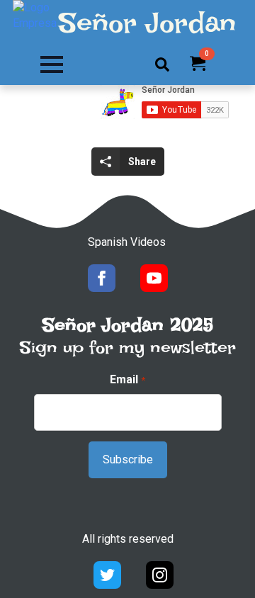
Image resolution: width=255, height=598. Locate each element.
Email (127, 379)
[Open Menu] (51, 64)
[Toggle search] (162, 64)
